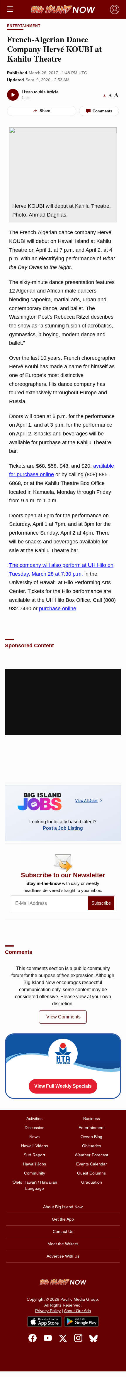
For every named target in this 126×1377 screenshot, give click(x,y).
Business (91, 1118)
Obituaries (91, 1145)
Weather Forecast (91, 1155)
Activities (34, 1118)
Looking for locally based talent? (62, 825)
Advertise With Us (63, 1256)
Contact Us (63, 1231)
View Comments (63, 1016)
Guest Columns (91, 1173)
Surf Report (34, 1155)
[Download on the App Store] (44, 1321)
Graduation (91, 1182)
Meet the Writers (62, 1243)
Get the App (63, 1219)
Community (34, 1173)
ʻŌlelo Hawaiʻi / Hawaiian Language (34, 1185)
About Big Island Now (63, 1206)
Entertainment (23, 26)
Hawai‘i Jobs (34, 1164)
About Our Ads (77, 1310)
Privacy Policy (48, 1310)
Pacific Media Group (79, 1299)
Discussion (35, 1127)
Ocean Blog (91, 1136)
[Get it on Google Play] (81, 1321)
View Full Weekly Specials (63, 1086)
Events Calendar (91, 1164)
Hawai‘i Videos (34, 1145)
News (34, 1136)
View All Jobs (86, 801)
